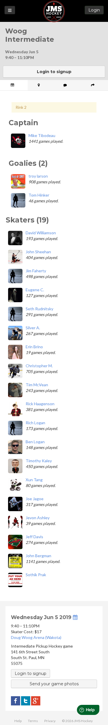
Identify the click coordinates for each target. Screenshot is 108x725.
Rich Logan (35, 422)
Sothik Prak (36, 574)
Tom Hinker (39, 195)
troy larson (38, 176)
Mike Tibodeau (42, 135)
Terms (33, 721)
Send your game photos (54, 683)
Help (18, 721)
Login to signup (54, 71)
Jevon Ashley (38, 517)
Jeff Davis (34, 536)
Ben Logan (35, 441)
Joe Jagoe (34, 498)
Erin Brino (34, 346)
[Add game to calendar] (75, 617)
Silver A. (33, 327)
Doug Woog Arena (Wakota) (36, 637)
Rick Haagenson (40, 403)
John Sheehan (38, 251)
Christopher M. (39, 365)
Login (94, 10)
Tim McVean (37, 384)
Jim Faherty (36, 270)
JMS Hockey (54, 11)
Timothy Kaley (39, 460)
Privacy (50, 721)
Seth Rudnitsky (39, 308)
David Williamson (41, 232)
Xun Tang (34, 479)
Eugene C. (35, 289)
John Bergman (38, 555)
